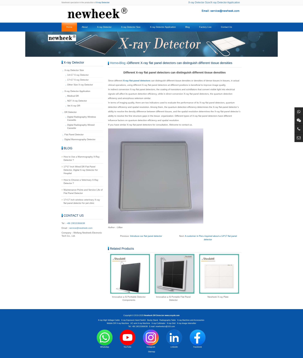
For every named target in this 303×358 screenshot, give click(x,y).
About (85, 27)
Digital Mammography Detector (79, 139)
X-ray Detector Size (199, 2)
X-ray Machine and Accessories (190, 320)
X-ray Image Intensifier (186, 323)
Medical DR (73, 96)
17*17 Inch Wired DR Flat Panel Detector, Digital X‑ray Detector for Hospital (81, 170)
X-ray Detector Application (225, 2)
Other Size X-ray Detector (80, 84)
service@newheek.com (80, 228)
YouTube (127, 347)
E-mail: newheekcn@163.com (162, 326)
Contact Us (226, 27)
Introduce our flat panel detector (146, 236)
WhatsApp (104, 347)
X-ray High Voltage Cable (109, 320)
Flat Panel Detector (74, 134)
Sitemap (151, 352)
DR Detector (70, 112)
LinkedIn (174, 347)
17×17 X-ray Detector (78, 80)
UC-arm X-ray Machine (140, 323)
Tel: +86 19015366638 (138, 326)
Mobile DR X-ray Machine (118, 323)
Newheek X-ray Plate (218, 297)
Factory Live (205, 27)
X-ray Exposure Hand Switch (133, 320)
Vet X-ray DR (73, 105)
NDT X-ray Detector (77, 100)
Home (69, 27)
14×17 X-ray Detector (78, 75)
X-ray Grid (171, 323)
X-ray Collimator (158, 323)
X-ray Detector (104, 27)
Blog (187, 27)
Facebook (197, 347)
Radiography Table (167, 320)
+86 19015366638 (76, 223)
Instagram (151, 347)
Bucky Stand (152, 320)
